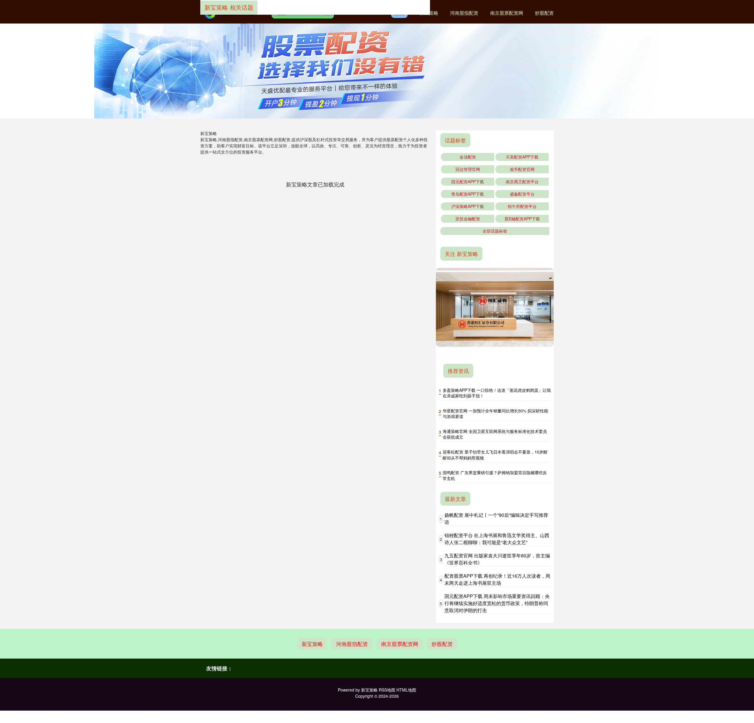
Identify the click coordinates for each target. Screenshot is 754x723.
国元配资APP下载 (467, 181)
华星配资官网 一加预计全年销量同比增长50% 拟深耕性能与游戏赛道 (495, 413)
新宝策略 (312, 643)
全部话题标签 (494, 231)
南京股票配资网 (506, 12)
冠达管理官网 (467, 169)
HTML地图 (406, 690)
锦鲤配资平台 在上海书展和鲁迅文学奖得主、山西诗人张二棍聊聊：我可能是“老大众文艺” (496, 539)
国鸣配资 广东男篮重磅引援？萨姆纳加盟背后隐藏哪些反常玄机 (495, 475)
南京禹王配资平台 (522, 181)
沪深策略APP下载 (467, 206)
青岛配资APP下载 (467, 194)
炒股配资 (544, 12)
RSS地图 (387, 690)
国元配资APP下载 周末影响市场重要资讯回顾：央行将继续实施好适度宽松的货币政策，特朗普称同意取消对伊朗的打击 (497, 603)
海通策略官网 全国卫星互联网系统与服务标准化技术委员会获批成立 (495, 434)
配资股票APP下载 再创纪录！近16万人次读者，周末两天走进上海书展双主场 (497, 579)
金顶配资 (467, 157)
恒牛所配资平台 (522, 206)
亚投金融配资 (467, 218)
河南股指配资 (464, 12)
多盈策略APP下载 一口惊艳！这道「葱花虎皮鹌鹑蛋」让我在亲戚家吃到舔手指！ (497, 393)
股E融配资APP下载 (522, 218)
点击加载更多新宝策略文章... (315, 184)
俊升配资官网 (522, 169)
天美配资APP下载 (522, 157)
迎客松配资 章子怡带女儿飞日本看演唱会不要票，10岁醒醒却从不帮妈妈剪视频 (495, 455)
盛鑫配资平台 (522, 194)
